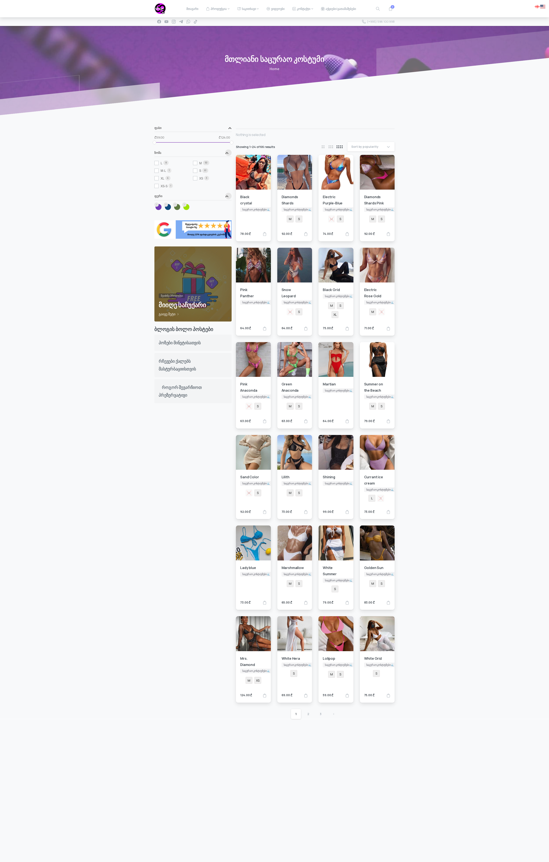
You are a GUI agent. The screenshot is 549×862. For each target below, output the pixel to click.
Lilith (286, 477)
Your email (315, 750)
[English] (543, 6)
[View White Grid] (388, 695)
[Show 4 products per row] (339, 146)
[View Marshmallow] (306, 602)
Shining (329, 477)
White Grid (373, 658)
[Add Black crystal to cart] (265, 234)
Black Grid (331, 289)
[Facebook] (159, 22)
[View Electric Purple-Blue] (347, 234)
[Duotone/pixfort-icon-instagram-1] (303, 844)
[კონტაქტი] (161, 824)
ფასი (157, 128)
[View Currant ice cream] (388, 512)
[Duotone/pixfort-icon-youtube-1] (311, 844)
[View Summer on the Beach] (388, 421)
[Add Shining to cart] (347, 512)
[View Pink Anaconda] (265, 421)
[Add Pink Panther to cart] (265, 328)
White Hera (291, 658)
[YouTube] (166, 22)
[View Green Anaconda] (306, 421)
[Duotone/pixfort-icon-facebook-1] (294, 844)
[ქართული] (537, 6)
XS (201, 178)
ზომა (157, 153)
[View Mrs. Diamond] (265, 695)
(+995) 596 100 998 (381, 22)
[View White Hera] (306, 695)
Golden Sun (373, 567)
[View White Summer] (347, 602)
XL (162, 178)
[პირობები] (170, 824)
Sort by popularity (365, 147)
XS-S (164, 186)
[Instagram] (174, 22)
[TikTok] (196, 22)
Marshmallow (293, 567)
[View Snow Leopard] (306, 328)
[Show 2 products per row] (323, 146)
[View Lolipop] (347, 695)
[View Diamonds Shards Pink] (388, 234)
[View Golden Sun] (388, 602)
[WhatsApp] (188, 22)
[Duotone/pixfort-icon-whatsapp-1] (320, 844)
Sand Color (249, 477)
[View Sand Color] (265, 512)
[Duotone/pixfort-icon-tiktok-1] (328, 844)
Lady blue (248, 567)
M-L (163, 170)
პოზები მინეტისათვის (180, 343)
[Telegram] (181, 22)
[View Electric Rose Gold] (388, 328)
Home (274, 68)
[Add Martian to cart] (347, 421)
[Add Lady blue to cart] (265, 602)
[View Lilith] (306, 512)
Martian (329, 384)
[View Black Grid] (347, 328)
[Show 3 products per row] (330, 146)
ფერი (158, 196)
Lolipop (329, 658)
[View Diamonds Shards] (306, 234)
